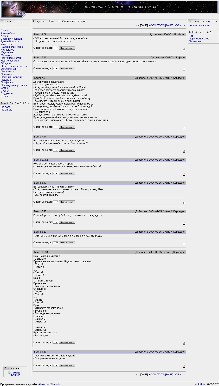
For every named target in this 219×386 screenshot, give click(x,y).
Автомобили (8, 33)
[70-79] (161, 25)
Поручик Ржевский (12, 77)
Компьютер (7, 49)
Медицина (7, 52)
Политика (6, 74)
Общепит (6, 63)
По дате (5, 107)
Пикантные (7, 71)
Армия (4, 36)
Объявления (8, 68)
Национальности (11, 58)
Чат (191, 36)
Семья (5, 88)
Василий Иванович (12, 38)
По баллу (6, 109)
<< (137, 25)
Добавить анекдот (199, 25)
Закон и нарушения (12, 47)
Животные (7, 44)
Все (3, 25)
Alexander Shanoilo (49, 384)
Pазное (5, 30)
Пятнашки (195, 41)
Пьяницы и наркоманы (14, 85)
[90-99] (177, 25)
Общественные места (14, 66)
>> (183, 25)
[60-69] (152, 25)
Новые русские (10, 60)
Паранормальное (199, 38)
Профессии (7, 82)
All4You (202, 384)
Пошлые (6, 79)
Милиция (6, 55)
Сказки (5, 90)
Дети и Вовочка (10, 41)
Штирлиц (6, 96)
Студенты (7, 93)
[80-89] (169, 25)
